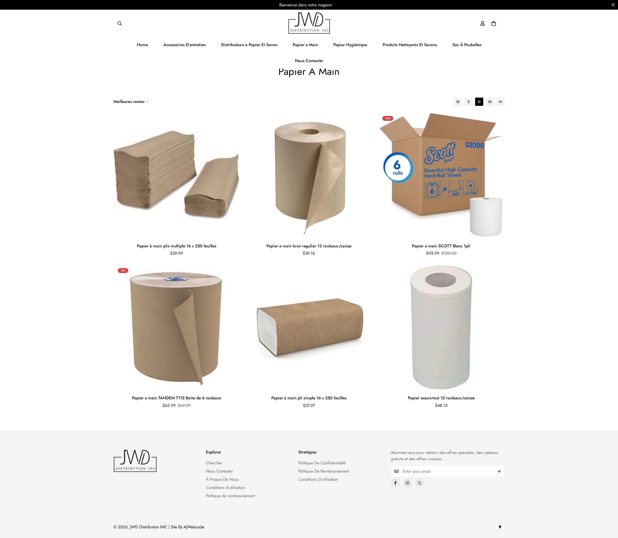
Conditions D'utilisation (318, 479)
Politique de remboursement (230, 496)
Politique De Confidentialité (322, 463)
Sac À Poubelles (466, 45)
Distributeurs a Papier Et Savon (249, 45)
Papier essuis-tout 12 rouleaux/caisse (441, 398)
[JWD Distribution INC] (309, 23)
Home (142, 45)
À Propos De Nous (222, 479)
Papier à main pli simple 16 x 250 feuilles (308, 398)
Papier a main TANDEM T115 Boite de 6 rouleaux (176, 398)
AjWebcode (193, 527)
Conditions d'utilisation (225, 487)
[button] (493, 23)
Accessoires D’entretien (184, 45)
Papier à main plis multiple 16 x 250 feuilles (176, 246)
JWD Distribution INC (148, 527)
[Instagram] (407, 483)
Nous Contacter (309, 61)
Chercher (214, 463)
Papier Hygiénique (350, 45)
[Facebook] (395, 483)
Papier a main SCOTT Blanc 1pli (441, 246)
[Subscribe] (499, 471)
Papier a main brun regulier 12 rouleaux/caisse (309, 246)
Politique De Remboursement (323, 471)
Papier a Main (305, 45)
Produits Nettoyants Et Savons (410, 45)
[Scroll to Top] (608, 511)
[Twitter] (419, 483)
